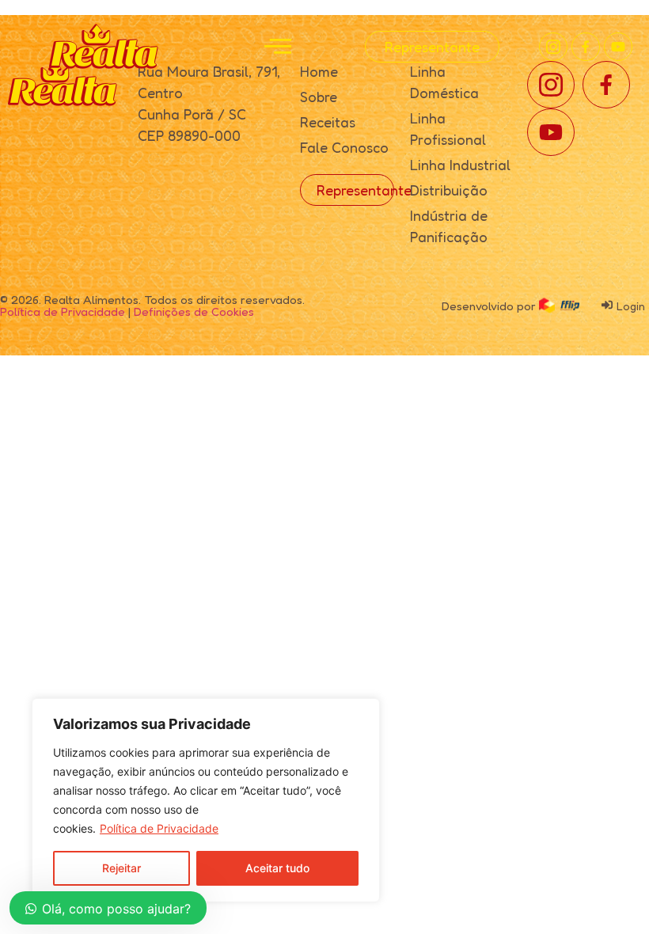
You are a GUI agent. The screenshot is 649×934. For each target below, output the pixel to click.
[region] (206, 800)
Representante (432, 46)
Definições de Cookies (194, 311)
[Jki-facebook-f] (585, 46)
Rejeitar (121, 868)
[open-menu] (277, 47)
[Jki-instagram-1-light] (553, 46)
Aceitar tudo (277, 868)
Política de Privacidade (159, 828)
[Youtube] (618, 46)
